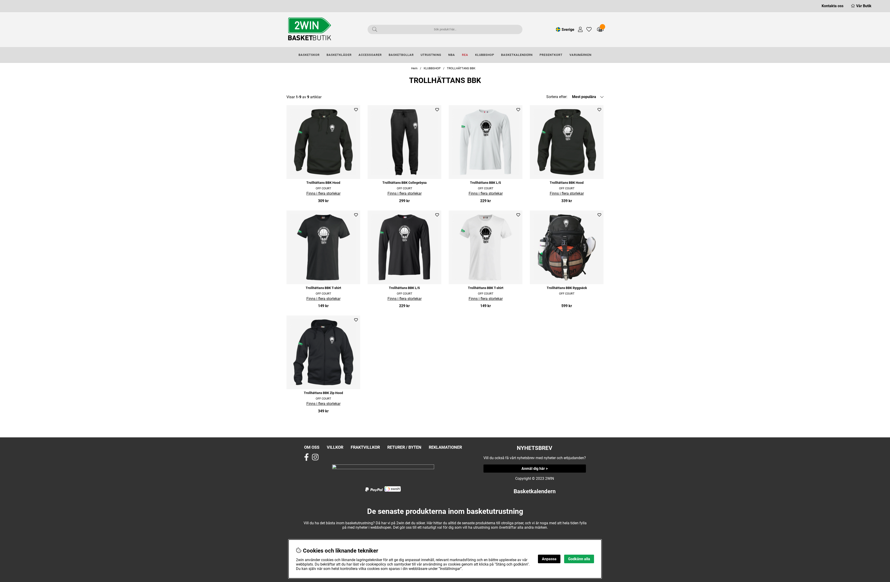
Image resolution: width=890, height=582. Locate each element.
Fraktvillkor (365, 447)
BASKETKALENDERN (517, 55)
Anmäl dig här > (534, 468)
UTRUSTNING (431, 55)
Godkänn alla (579, 559)
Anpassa (549, 559)
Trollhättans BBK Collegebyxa (404, 183)
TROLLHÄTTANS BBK (461, 68)
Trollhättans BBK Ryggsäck (567, 288)
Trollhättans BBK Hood (323, 183)
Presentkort (551, 55)
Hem (414, 68)
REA (465, 55)
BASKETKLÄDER (339, 55)
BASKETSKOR (309, 55)
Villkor (335, 447)
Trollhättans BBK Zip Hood (323, 393)
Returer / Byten (404, 447)
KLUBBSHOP (484, 55)
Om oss (311, 447)
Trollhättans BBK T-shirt (323, 288)
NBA (451, 55)
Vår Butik (863, 6)
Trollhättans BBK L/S (485, 183)
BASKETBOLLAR (401, 55)
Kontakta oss (832, 6)
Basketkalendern (535, 491)
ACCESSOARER (370, 55)
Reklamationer (445, 447)
